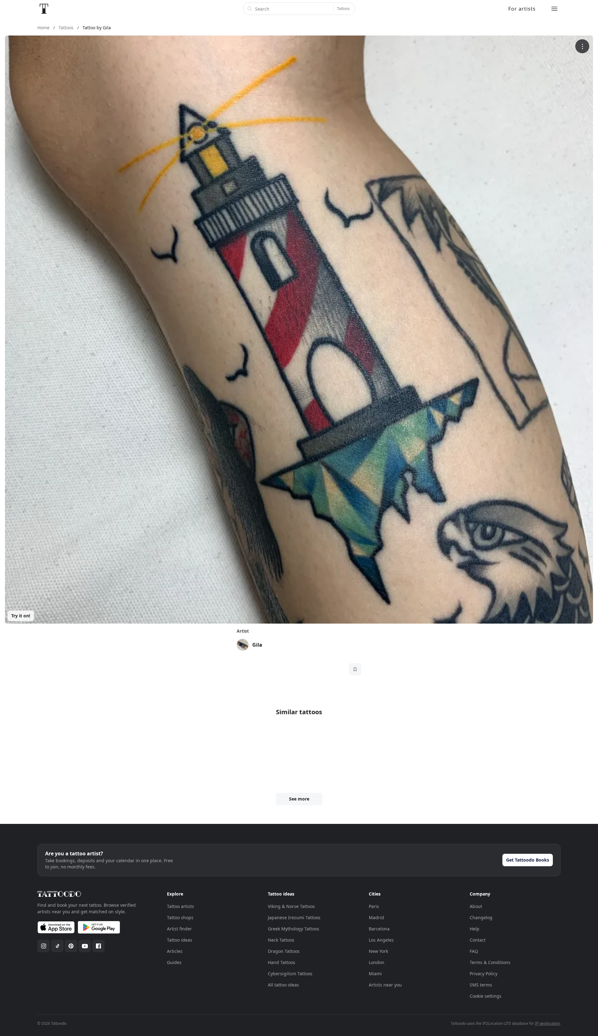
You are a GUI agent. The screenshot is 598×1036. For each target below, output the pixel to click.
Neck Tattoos (281, 940)
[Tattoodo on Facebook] (98, 946)
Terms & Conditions (490, 962)
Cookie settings (485, 996)
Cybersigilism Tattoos (290, 974)
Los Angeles (381, 940)
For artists (522, 8)
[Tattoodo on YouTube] (84, 946)
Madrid (376, 917)
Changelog (481, 917)
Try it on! (20, 616)
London (376, 962)
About (476, 906)
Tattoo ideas (179, 940)
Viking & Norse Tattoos (291, 906)
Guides (174, 962)
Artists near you (385, 985)
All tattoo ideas (283, 985)
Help (474, 929)
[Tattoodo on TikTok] (57, 946)
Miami (375, 974)
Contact (478, 940)
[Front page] (43, 8)
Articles (175, 951)
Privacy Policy (483, 974)
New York (378, 951)
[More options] (582, 46)
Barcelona (379, 929)
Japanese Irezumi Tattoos (294, 917)
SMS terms (481, 985)
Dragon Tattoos (284, 951)
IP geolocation (547, 1023)
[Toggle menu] (554, 8)
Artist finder (179, 929)
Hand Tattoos (281, 962)
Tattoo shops (180, 917)
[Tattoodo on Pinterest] (71, 946)
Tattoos (343, 8)
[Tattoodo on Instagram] (43, 946)
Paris (374, 906)
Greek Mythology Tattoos (293, 929)
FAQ (474, 951)
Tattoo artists (180, 906)
